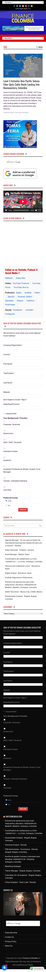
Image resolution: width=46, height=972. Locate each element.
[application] (23, 202)
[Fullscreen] (40, 210)
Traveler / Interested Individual (15, 481)
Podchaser (10, 304)
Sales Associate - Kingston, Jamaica (19, 550)
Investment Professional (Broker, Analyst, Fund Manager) (21, 470)
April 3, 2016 (14, 112)
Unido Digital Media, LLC (23, 9)
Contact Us (9, 937)
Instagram (10, 314)
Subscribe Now (11, 932)
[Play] (6, 210)
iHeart (37, 292)
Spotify (11, 296)
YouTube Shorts (21, 287)
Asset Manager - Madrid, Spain (17, 554)
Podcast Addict (25, 296)
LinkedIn (29, 310)
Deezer (20, 300)
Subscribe (20, 278)
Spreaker (9, 300)
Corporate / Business (11, 424)
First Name (8, 364)
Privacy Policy (10, 941)
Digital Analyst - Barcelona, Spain (18, 573)
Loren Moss (24, 112)
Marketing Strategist (13, 866)
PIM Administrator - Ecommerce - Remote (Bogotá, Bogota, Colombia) (21, 850)
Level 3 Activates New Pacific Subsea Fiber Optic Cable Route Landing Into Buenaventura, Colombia (21, 84)
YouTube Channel (21, 283)
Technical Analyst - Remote (16, 844)
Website (9, 278)
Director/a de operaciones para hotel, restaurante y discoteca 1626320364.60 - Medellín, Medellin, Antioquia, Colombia (21, 585)
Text (9, 505)
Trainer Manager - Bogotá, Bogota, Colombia (22, 870)
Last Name (8, 382)
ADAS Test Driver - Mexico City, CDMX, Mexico (23, 591)
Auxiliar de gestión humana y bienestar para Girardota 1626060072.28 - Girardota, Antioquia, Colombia (22, 859)
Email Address (9, 335)
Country (6, 354)
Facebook (17, 310)
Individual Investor (10, 451)
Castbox (30, 300)
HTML (10, 501)
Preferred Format (10, 497)
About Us (8, 945)
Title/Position (8, 373)
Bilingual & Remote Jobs (16, 533)
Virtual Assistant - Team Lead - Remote (20, 882)
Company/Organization (12, 345)
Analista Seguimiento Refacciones (18, 577)
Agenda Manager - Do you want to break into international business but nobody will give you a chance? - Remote (23, 543)
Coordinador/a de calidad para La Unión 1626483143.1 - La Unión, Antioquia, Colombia (23, 560)
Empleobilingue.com (14, 816)
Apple (18, 292)
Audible (27, 292)
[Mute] (36, 210)
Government (8, 433)
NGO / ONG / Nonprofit (12, 442)
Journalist (7, 489)
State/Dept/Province (11, 404)
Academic (7, 460)
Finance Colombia (30, 958)
